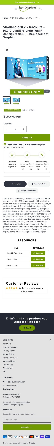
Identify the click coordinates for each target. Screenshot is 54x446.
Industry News (9, 361)
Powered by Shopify (27, 443)
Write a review (27, 291)
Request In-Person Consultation (16, 402)
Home (5, 18)
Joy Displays (14, 443)
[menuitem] (27, 343)
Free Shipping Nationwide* (25, 2)
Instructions (12, 265)
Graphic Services (10, 347)
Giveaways (7, 368)
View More (39, 265)
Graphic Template (14, 253)
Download (39, 253)
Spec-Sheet (12, 259)
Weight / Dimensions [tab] (28, 190)
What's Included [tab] (40, 184)
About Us (7, 344)
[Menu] (16, 9)
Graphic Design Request (13, 405)
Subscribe (25, 427)
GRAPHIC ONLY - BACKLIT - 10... (24, 18)
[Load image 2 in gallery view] (16, 100)
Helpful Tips (8, 365)
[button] (39, 8)
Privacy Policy (9, 351)
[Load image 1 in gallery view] (7, 100)
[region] (27, 2)
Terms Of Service (10, 358)
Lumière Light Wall (12, 110)
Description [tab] (16, 184)
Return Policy (8, 354)
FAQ (4, 371)
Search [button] (28, 328)
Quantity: (8, 124)
